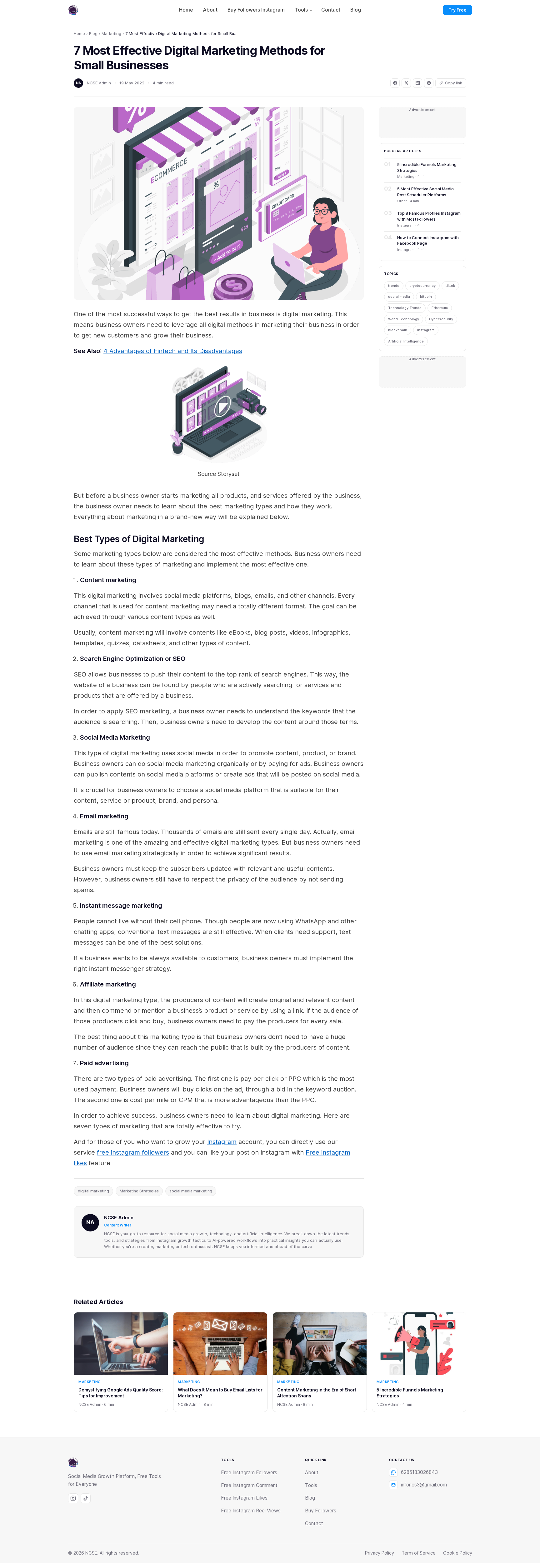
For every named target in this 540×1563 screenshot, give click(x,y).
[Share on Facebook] (395, 83)
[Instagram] (73, 1498)
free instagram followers (133, 1152)
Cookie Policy (457, 1553)
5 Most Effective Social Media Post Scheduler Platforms (425, 191)
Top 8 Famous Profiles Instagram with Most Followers (429, 216)
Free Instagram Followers (249, 1473)
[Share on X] (406, 83)
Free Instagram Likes (244, 1498)
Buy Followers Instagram (256, 10)
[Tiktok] (86, 1498)
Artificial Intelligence (406, 341)
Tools (301, 10)
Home (186, 10)
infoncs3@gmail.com (424, 1485)
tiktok (450, 285)
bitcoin (426, 296)
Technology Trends (405, 308)
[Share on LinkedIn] (417, 83)
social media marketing (190, 1191)
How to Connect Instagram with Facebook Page (428, 240)
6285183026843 (419, 1472)
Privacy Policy (379, 1553)
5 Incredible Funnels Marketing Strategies (427, 167)
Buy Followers (320, 1511)
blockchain (397, 330)
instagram (425, 330)
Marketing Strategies (139, 1191)
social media (399, 296)
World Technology (403, 319)
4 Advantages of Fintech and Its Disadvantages (172, 351)
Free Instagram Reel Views (251, 1511)
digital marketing (93, 1191)
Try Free (457, 9)
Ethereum (440, 308)
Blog (355, 10)
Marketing (111, 33)
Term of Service (419, 1553)
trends (393, 285)
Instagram (222, 1142)
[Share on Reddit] (428, 83)
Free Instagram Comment (249, 1485)
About (210, 10)
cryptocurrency (422, 285)
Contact (330, 10)
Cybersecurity (441, 319)
